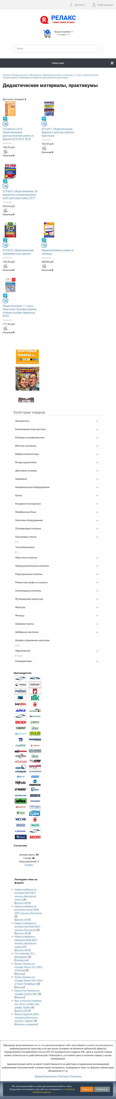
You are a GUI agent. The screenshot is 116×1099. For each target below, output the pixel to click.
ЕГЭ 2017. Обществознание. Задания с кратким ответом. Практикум (58, 132)
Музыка (19, 973)
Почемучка (21, 960)
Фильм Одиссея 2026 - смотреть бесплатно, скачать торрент (27, 1017)
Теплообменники (24, 547)
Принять (87, 1089)
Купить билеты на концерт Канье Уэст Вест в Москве (28, 967)
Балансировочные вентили (30, 429)
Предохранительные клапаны (32, 565)
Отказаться (102, 1089)
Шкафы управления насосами (32, 640)
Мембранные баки (25, 512)
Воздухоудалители (25, 462)
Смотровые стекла (25, 536)
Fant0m (29, 865)
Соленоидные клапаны (28, 590)
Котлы (18, 495)
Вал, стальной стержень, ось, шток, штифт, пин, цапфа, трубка (28, 1004)
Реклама (64, 1076)
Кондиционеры (23, 661)
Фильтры (20, 607)
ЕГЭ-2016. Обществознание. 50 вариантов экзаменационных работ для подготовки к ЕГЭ (20, 194)
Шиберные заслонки (26, 632)
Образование (22, 650)
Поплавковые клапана (28, 528)
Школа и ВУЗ (22, 903)
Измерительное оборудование (32, 487)
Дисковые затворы (26, 470)
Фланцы (19, 615)
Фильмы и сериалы (26, 1024)
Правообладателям (46, 1076)
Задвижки (21, 478)
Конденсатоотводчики (28, 503)
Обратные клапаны (26, 557)
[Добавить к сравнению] (5, 123)
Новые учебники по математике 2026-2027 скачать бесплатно (27, 926)
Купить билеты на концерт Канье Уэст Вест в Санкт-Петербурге (28, 980)
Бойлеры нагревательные (29, 437)
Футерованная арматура (29, 598)
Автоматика (22, 420)
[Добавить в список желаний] (5, 118)
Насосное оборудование (29, 520)
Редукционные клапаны (28, 574)
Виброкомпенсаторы (27, 454)
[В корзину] (5, 151)
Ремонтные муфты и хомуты (31, 582)
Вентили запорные (25, 445)
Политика (75, 1076)
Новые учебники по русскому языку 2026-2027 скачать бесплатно (28, 910)
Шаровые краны (24, 623)
